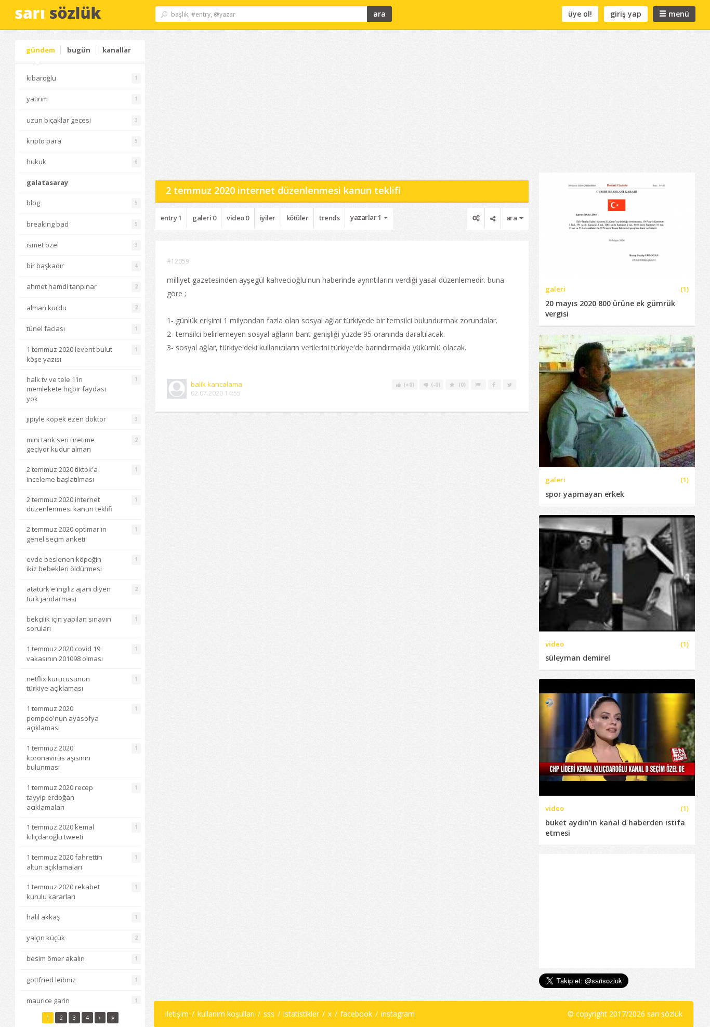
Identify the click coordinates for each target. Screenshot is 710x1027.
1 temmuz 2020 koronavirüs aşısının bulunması (58, 757)
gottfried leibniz (51, 979)
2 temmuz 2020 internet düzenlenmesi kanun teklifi (69, 504)
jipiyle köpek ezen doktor (66, 419)
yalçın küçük (46, 937)
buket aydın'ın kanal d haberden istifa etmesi (615, 828)
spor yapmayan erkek (584, 494)
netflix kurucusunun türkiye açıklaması (58, 683)
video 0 (238, 217)
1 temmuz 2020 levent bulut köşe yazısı (69, 354)
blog (33, 202)
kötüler (297, 217)
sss (269, 1014)
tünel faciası (46, 328)
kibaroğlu (41, 78)
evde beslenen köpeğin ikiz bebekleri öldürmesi (64, 564)
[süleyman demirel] (617, 572)
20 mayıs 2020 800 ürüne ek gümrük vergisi (610, 308)
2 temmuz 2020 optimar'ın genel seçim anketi (67, 534)
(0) (462, 384)
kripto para (44, 141)
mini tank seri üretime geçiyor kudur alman (61, 444)
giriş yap (625, 14)
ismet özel (43, 244)
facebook (356, 1014)
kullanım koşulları (226, 1014)
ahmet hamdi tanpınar (62, 286)
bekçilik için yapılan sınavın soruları (69, 624)
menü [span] (677, 14)
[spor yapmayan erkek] (617, 400)
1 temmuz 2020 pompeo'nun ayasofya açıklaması (63, 718)
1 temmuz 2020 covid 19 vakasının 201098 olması (65, 653)
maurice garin (48, 1000)
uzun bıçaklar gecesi (59, 120)
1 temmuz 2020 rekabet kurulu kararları (63, 891)
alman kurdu (47, 307)
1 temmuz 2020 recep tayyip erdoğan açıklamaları (60, 797)
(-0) (436, 384)
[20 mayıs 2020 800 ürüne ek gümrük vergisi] (617, 224)
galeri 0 (204, 217)
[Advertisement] (342, 105)
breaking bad (48, 224)
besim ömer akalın (56, 958)
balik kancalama (216, 384)
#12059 (178, 261)
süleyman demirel (577, 658)
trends (329, 217)
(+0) (409, 384)
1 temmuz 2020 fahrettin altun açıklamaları (64, 862)
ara (379, 14)
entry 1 (171, 217)
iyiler (267, 217)
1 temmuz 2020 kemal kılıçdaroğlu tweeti (60, 831)
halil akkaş (43, 916)
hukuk (36, 161)
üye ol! (580, 14)
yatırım (37, 98)
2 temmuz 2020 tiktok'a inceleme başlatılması (62, 474)
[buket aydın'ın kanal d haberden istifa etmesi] (617, 737)
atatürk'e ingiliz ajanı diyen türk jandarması (69, 593)
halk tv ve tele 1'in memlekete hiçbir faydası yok (66, 389)
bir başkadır (45, 265)
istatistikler (301, 1014)
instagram (398, 1014)
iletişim (177, 1014)
